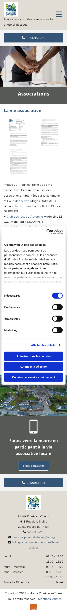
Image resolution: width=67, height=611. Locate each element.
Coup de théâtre (17, 201)
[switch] (57, 307)
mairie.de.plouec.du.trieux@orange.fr (35, 537)
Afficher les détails (43, 345)
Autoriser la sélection (33, 366)
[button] (58, 14)
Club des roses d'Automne (25, 216)
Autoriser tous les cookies (34, 356)
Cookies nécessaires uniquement (33, 377)
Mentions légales (50, 599)
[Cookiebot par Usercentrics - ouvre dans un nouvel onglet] (47, 231)
